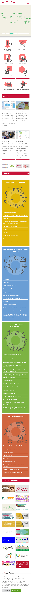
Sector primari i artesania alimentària (14, 308)
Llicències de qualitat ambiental (13, 472)
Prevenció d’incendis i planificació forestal (13, 465)
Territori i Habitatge (15, 416)
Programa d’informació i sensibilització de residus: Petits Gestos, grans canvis (15, 408)
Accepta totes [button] (16, 590)
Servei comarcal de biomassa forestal (14, 362)
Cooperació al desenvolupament (13, 242)
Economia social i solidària (11, 295)
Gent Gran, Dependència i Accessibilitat (15, 215)
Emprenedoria (7, 292)
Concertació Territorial (10, 289)
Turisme (5, 301)
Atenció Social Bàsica (9, 212)
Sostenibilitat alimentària (10, 235)
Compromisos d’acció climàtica (12, 396)
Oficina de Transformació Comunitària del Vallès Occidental (15, 370)
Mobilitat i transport (9, 461)
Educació (6, 229)
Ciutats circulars (8, 455)
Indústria (6, 282)
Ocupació (6, 279)
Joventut (6, 218)
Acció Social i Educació (15, 183)
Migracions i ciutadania (10, 226)
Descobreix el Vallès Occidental (13, 446)
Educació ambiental (9, 393)
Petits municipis (8, 452)
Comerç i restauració (9, 304)
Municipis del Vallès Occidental (12, 449)
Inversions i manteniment (11, 469)
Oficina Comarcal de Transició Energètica (12, 365)
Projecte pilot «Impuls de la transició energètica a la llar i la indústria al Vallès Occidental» (14, 376)
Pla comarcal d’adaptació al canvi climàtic (13, 403)
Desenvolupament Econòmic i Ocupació (15, 250)
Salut (4, 239)
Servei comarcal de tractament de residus (13, 355)
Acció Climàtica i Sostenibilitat (15, 325)
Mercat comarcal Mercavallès (12, 311)
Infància (5, 232)
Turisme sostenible (9, 390)
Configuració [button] (6, 590)
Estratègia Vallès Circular (11, 384)
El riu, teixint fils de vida (10, 399)
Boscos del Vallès (8, 359)
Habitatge (6, 458)
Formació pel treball (9, 285)
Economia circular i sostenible (12, 298)
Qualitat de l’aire (8, 380)
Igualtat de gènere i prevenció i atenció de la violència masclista (15, 222)
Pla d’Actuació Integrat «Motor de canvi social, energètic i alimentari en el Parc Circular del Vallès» (15, 315)
